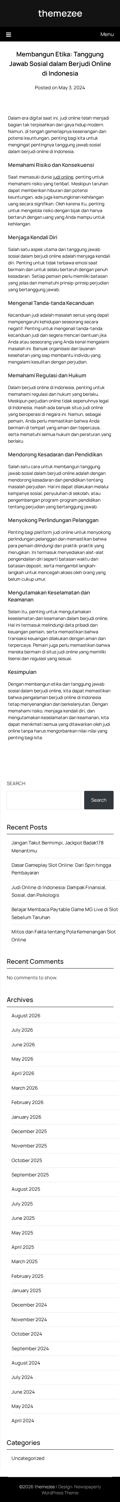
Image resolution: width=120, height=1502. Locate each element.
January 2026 (26, 1117)
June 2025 (23, 1218)
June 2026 (23, 1044)
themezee (60, 13)
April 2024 (23, 1420)
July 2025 (22, 1203)
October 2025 (27, 1160)
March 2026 (25, 1088)
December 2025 (29, 1131)
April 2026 (23, 1073)
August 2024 (26, 1362)
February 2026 (28, 1102)
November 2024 (29, 1319)
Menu (107, 34)
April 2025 (23, 1247)
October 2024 (27, 1333)
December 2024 (29, 1304)
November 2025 (29, 1145)
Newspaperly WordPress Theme (71, 1490)
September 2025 (30, 1174)
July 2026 (22, 1030)
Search (16, 783)
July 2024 (22, 1377)
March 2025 (25, 1261)
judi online (63, 177)
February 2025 (28, 1276)
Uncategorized (28, 1458)
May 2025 (22, 1232)
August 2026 (26, 1015)
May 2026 (22, 1059)
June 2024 (23, 1391)
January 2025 (26, 1290)
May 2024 (22, 1406)
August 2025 (26, 1189)
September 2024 (30, 1348)
